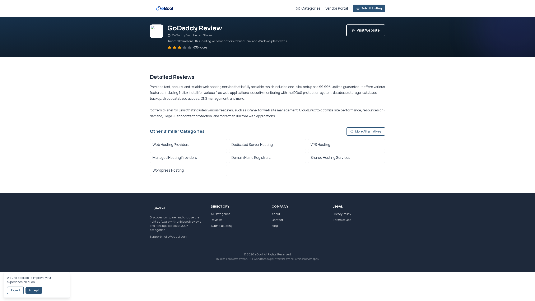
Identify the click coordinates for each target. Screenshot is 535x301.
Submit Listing (371, 8)
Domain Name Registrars (251, 157)
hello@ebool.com (175, 237)
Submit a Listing (222, 226)
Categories (310, 8)
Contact (277, 220)
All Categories (221, 214)
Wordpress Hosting (168, 170)
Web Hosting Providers (171, 144)
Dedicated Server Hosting (252, 144)
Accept (34, 290)
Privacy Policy (342, 214)
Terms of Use (342, 220)
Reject (15, 290)
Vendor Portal (336, 8)
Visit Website (368, 30)
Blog (275, 226)
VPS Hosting (320, 144)
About (276, 214)
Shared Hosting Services (330, 157)
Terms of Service (303, 259)
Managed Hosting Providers (175, 157)
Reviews (217, 220)
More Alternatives (368, 131)
